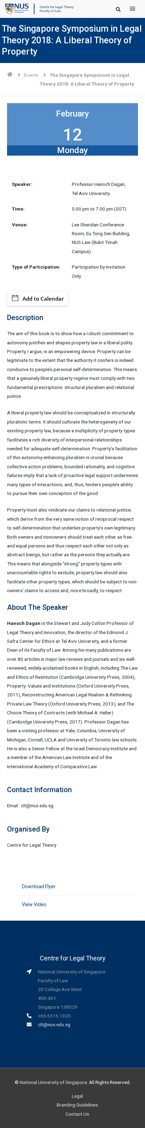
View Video (34, 904)
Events (31, 75)
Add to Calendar (43, 298)
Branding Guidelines (77, 1105)
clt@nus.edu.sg (54, 1024)
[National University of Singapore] (17, 8)
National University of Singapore (53, 1082)
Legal (77, 1096)
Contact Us (77, 1114)
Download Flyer (39, 886)
